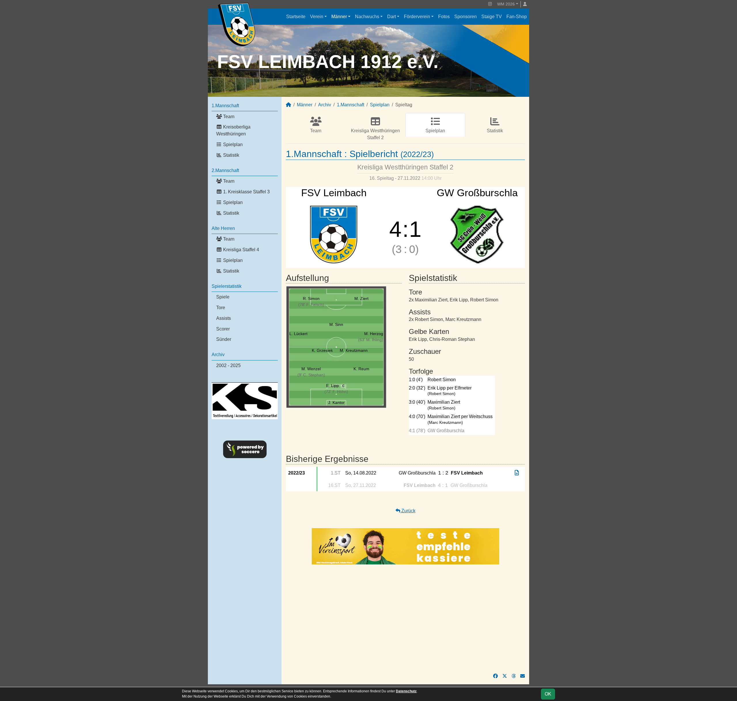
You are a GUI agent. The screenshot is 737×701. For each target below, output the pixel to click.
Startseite (295, 16)
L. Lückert (298, 333)
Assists (223, 318)
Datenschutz (406, 691)
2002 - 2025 (228, 365)
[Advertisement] (405, 618)
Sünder (223, 339)
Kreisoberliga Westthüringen (233, 130)
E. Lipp (335, 385)
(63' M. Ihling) (370, 339)
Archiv (218, 354)
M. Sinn (336, 324)
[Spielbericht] (517, 473)
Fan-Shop (516, 16)
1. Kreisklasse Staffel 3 (246, 191)
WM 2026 (506, 4)
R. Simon (311, 298)
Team (228, 116)
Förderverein (417, 16)
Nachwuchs (367, 16)
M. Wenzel (311, 368)
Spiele (222, 296)
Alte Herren (223, 228)
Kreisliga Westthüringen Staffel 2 (375, 134)
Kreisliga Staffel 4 (240, 249)
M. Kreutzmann (354, 350)
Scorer (223, 328)
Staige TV (491, 16)
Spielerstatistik (227, 286)
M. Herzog (373, 333)
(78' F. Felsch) (311, 304)
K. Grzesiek (322, 350)
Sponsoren (465, 16)
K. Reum (361, 368)
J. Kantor (336, 402)
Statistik (230, 155)
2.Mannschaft (225, 170)
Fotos (444, 16)
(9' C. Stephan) (311, 375)
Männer (339, 16)
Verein (316, 16)
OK (548, 693)
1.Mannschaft (225, 105)
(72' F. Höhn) (336, 391)
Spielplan (232, 144)
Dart (391, 16)
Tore (220, 307)
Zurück (407, 510)
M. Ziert (361, 298)
